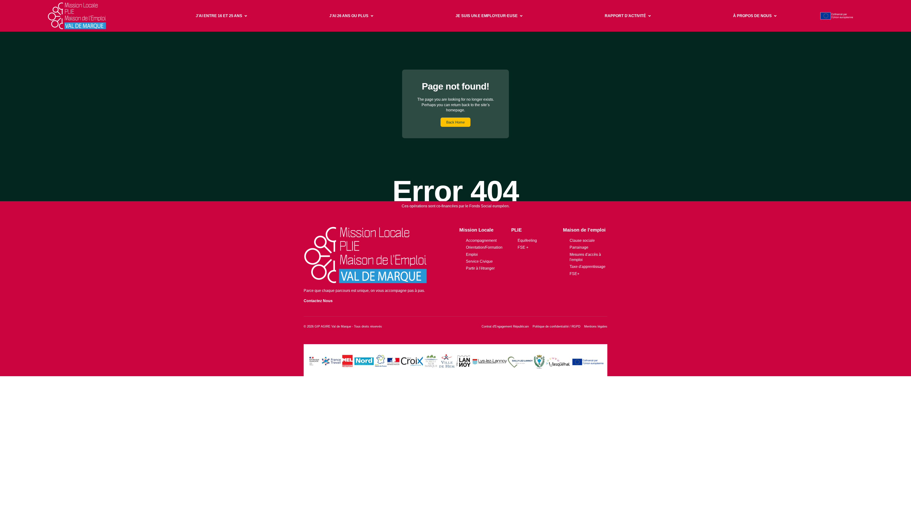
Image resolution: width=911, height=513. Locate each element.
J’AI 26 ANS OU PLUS (348, 16)
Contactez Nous (318, 301)
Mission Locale (476, 230)
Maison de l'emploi (584, 230)
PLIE (516, 230)
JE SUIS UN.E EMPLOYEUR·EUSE (487, 16)
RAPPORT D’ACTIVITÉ (625, 16)
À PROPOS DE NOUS (752, 16)
